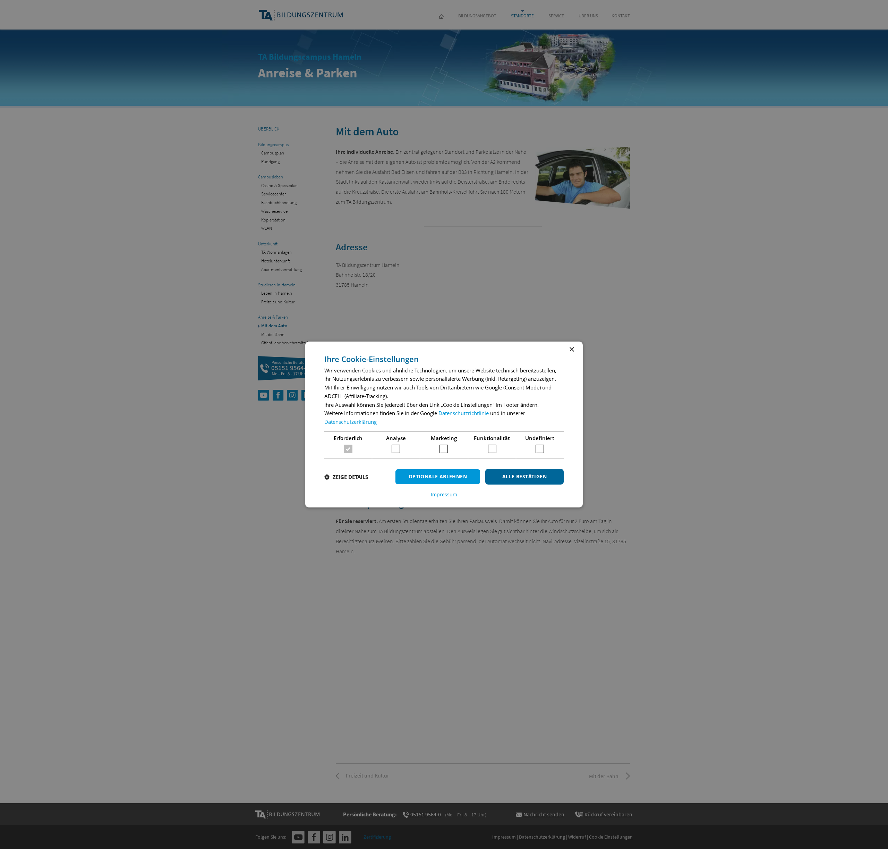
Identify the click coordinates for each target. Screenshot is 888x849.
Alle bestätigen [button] (524, 476)
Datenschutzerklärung (350, 421)
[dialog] (444, 424)
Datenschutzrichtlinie (463, 413)
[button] (346, 477)
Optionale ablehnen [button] (438, 476)
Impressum (444, 494)
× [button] (571, 349)
